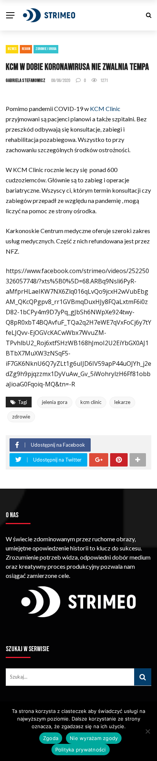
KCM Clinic (105, 108)
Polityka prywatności (80, 750)
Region (26, 49)
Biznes (12, 49)
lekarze (122, 402)
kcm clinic (90, 402)
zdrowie (21, 416)
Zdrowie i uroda (45, 49)
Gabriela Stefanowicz (25, 80)
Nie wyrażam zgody (94, 738)
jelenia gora (54, 402)
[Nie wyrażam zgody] (147, 731)
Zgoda (50, 738)
